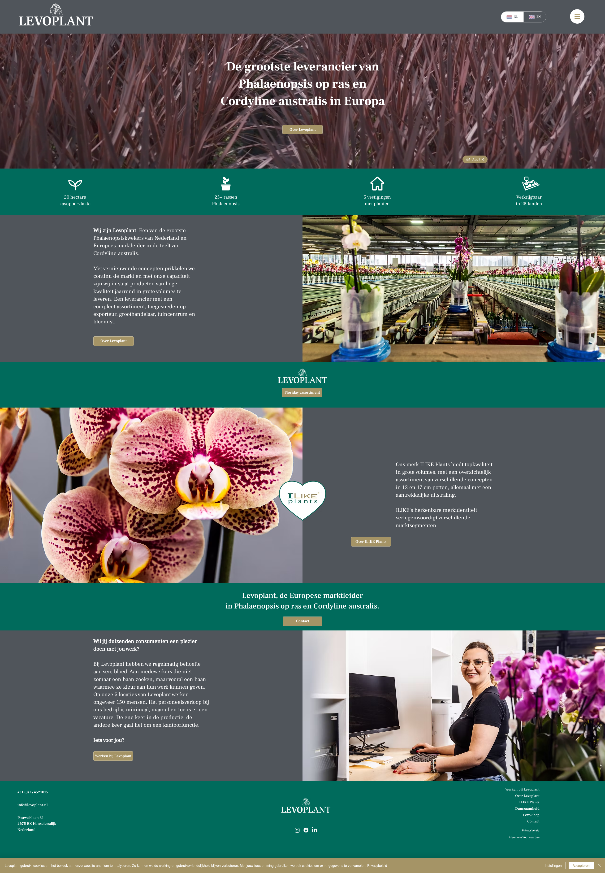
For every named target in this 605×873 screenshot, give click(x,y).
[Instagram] (297, 830)
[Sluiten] (599, 865)
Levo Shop (531, 815)
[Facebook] (306, 830)
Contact (533, 821)
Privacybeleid (377, 865)
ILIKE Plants (529, 802)
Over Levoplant (527, 796)
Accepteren (581, 865)
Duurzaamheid (527, 808)
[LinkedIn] (314, 830)
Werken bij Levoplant (523, 789)
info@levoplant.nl (32, 805)
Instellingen (553, 865)
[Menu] (577, 16)
